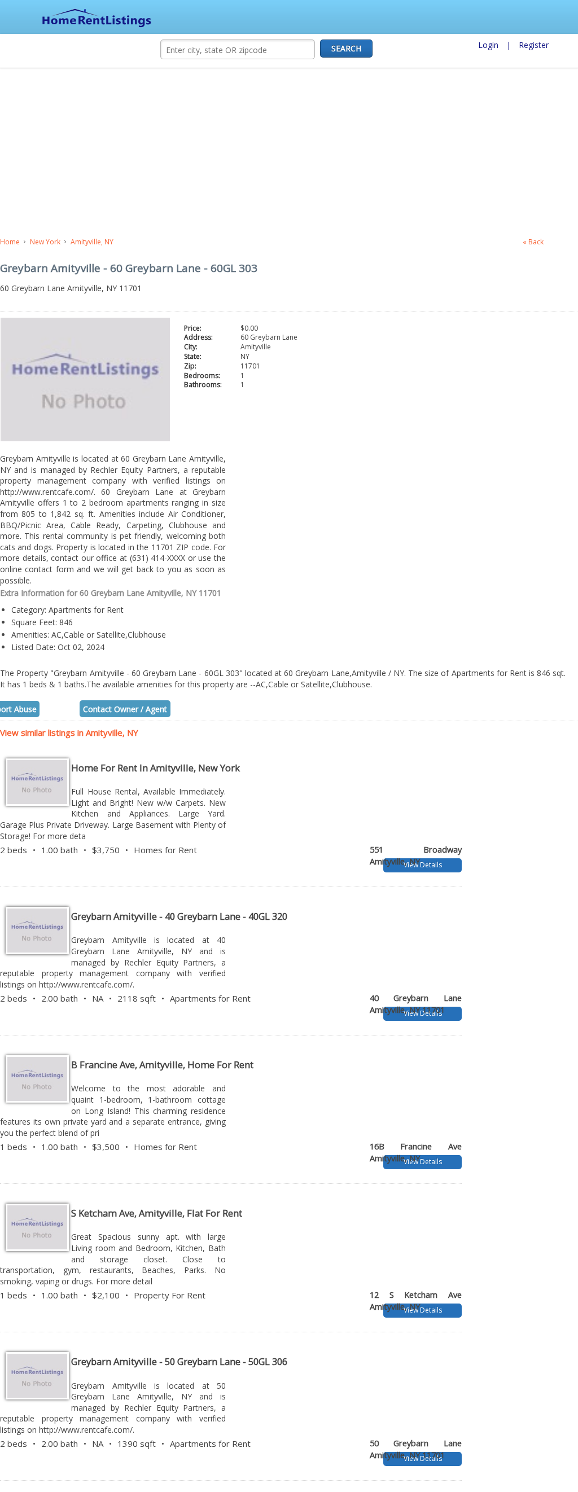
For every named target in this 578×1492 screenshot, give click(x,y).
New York (45, 242)
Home (10, 242)
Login (488, 45)
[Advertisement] (245, 153)
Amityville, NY (92, 242)
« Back (533, 242)
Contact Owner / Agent (125, 703)
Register (534, 45)
